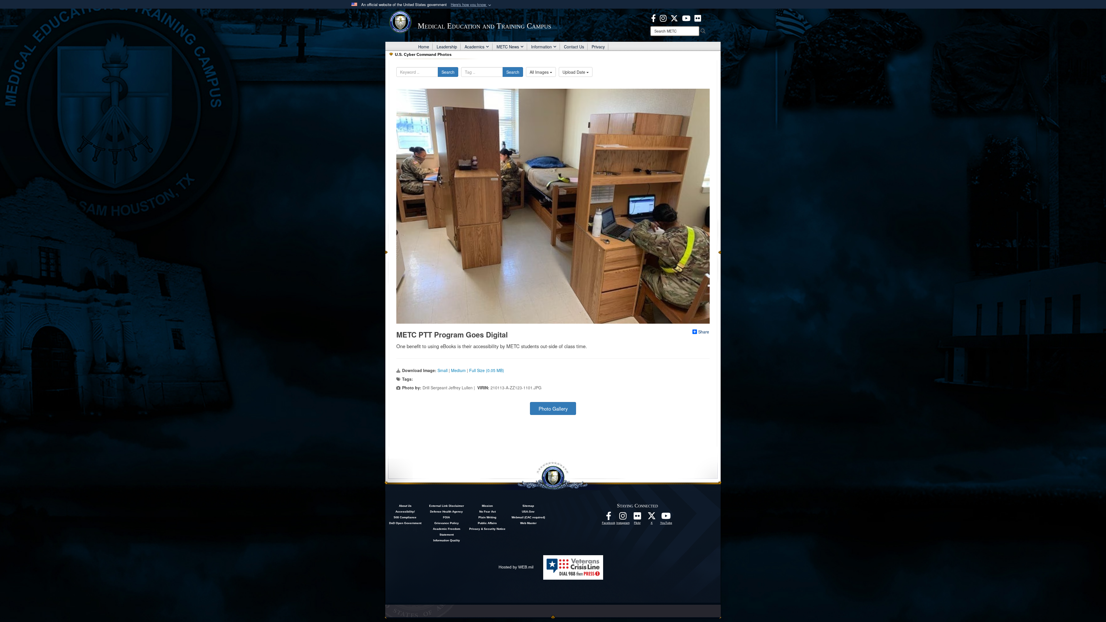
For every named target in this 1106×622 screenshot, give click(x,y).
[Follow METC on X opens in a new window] (652, 517)
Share (703, 331)
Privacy (598, 47)
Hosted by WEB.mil (516, 567)
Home (423, 47)
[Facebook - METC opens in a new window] (653, 17)
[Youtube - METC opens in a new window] (686, 17)
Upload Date (574, 72)
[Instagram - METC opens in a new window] (663, 17)
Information (541, 47)
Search (448, 72)
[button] (471, 5)
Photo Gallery (553, 408)
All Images (540, 72)
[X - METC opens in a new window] (674, 17)
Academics (474, 47)
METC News (508, 47)
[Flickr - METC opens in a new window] (697, 17)
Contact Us (574, 47)
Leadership (447, 47)
